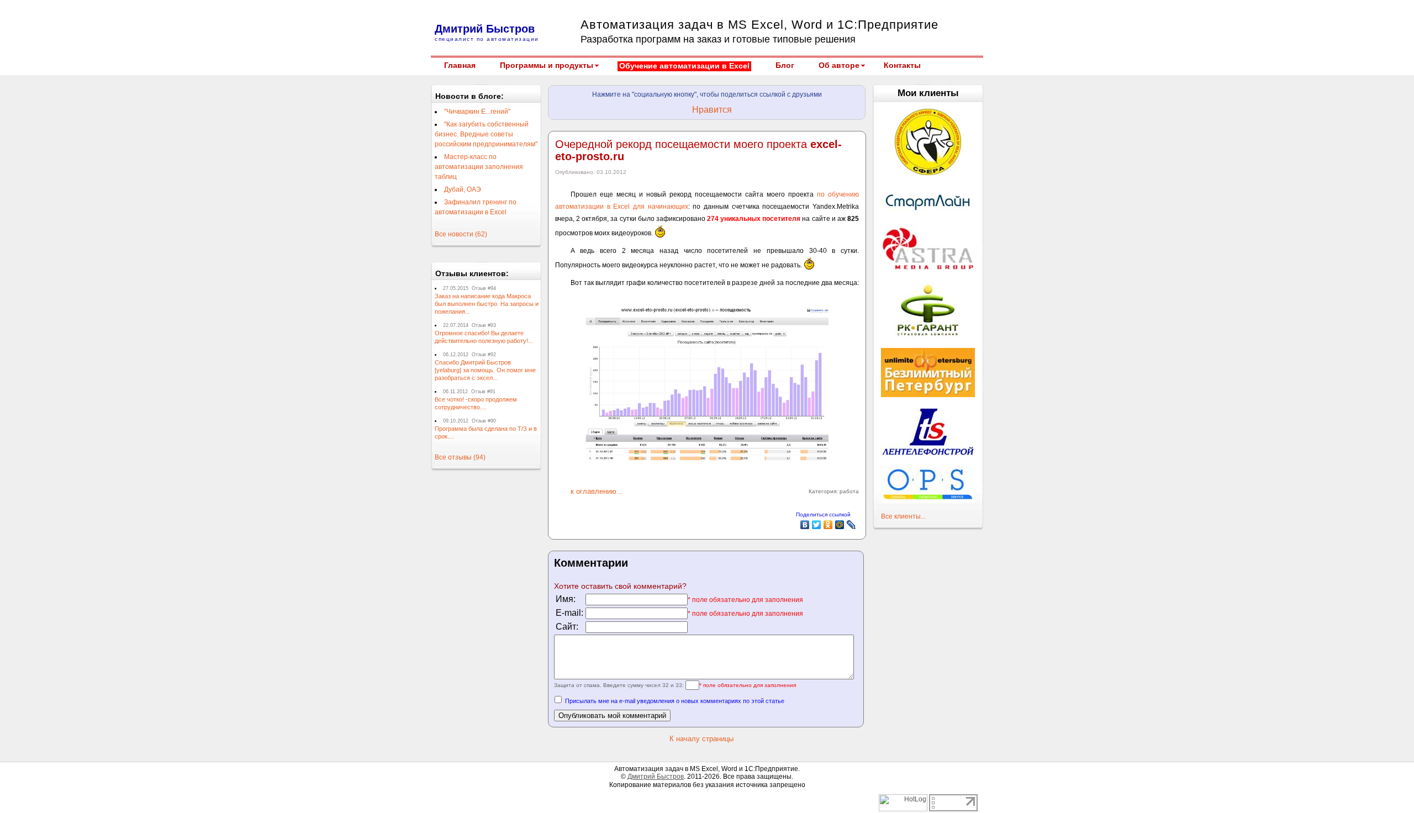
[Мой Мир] (840, 525)
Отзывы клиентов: (472, 273)
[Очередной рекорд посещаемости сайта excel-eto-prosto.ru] (707, 459)
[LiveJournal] (851, 525)
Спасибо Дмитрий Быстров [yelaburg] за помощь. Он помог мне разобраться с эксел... (485, 370)
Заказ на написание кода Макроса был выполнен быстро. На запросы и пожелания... (487, 304)
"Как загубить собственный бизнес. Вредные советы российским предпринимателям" (486, 134)
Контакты (902, 65)
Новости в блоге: (469, 96)
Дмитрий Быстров (655, 776)
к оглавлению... (597, 491)
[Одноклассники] (828, 525)
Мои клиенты (928, 93)
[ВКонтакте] (805, 525)
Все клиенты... (903, 516)
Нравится (712, 109)
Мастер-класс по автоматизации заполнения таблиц (479, 167)
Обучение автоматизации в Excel (684, 65)
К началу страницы (701, 739)
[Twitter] (816, 525)
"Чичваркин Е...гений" (477, 111)
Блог (784, 65)
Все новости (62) (461, 234)
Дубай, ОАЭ (462, 189)
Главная (460, 65)
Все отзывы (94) (460, 457)
